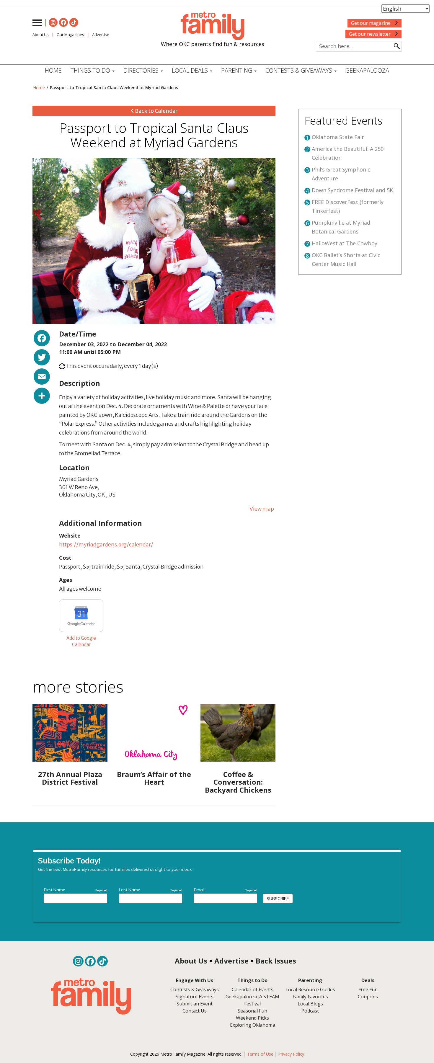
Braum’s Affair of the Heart (154, 778)
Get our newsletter (370, 34)
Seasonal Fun (252, 1011)
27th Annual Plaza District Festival (70, 778)
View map (261, 508)
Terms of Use (260, 1054)
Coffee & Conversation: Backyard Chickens (238, 782)
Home (53, 70)
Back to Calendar (155, 110)
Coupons (368, 996)
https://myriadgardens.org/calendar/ (106, 544)
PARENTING (237, 70)
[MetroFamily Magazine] (212, 26)
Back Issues (276, 961)
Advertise (100, 34)
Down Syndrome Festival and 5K (352, 190)
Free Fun (368, 989)
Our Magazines (70, 34)
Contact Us (194, 1011)
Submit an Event (195, 1003)
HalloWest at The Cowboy (344, 243)
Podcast (310, 1011)
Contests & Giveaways (299, 70)
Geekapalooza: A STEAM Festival (252, 1000)
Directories (141, 70)
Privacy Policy (291, 1054)
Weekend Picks (252, 1018)
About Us (40, 34)
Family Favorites (310, 996)
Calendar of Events (252, 989)
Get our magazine (371, 23)
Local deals (190, 70)
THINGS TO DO (91, 70)
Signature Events (194, 996)
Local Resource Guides (310, 989)
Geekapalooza (367, 70)
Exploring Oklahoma (252, 1025)
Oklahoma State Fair (338, 137)
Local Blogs (310, 1003)
